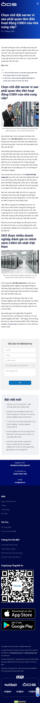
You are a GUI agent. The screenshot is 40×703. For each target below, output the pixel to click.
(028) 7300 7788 (20, 474)
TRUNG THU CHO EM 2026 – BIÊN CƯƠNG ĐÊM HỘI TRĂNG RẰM (19, 405)
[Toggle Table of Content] (2, 70)
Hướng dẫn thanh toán (9, 545)
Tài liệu (3, 505)
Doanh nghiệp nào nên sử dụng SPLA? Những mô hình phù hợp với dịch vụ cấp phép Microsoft (21, 434)
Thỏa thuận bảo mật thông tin (12, 553)
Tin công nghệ (6, 527)
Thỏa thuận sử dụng (8, 549)
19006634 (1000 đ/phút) (20, 465)
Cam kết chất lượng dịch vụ (11, 557)
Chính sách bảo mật (31, 653)
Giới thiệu (4, 514)
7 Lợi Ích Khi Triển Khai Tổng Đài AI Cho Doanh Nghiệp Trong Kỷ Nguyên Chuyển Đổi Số (21, 424)
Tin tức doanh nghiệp (8, 531)
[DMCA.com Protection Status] (20, 701)
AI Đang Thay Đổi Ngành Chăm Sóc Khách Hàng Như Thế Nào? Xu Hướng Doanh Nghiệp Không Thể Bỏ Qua (20, 414)
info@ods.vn (20, 482)
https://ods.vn (13, 324)
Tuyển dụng (5, 510)
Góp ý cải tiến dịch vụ (8, 501)
